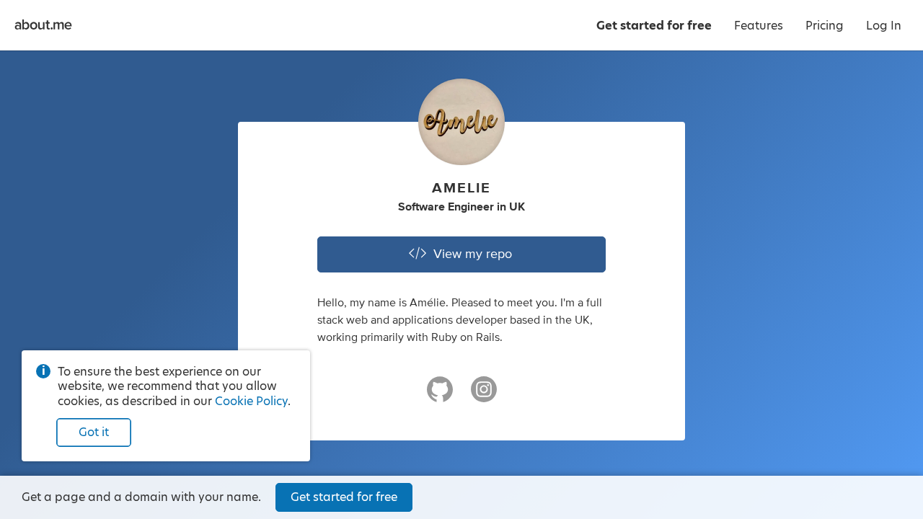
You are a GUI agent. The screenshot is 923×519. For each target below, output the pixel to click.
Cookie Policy (251, 401)
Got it (94, 432)
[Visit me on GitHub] (440, 396)
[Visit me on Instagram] (484, 396)
